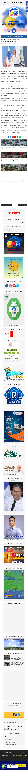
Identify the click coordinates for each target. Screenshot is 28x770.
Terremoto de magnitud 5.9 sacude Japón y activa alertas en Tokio (13, 148)
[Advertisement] (14, 619)
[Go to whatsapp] (3, 766)
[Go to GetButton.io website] (3, 768)
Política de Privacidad (10, 742)
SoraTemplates (21, 755)
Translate (14, 230)
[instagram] (12, 761)
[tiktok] (17, 760)
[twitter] (16, 761)
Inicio (6, 736)
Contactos (7, 738)
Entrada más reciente (6, 205)
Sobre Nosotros (8, 739)
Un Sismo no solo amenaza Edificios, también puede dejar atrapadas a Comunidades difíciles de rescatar (13, 172)
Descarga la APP (19, 752)
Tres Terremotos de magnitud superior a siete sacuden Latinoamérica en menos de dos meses (13, 160)
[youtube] (14, 761)
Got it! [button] (20, 765)
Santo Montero (14, 759)
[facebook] (10, 761)
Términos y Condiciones (10, 744)
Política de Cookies (9, 741)
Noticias (20, 43)
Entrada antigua (22, 205)
